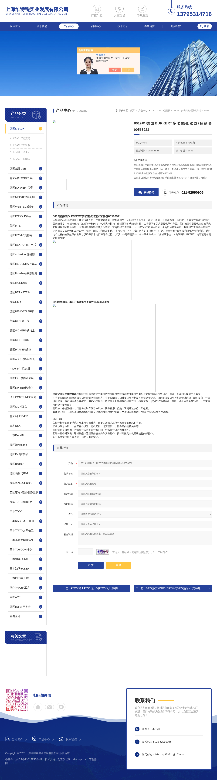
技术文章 (123, 26)
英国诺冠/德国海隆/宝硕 (24, 492)
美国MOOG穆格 (19, 340)
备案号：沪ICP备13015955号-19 (23, 759)
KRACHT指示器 (21, 158)
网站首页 (15, 26)
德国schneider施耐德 (22, 254)
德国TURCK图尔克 (21, 501)
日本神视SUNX (19, 559)
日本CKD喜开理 (19, 578)
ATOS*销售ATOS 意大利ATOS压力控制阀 (94, 588)
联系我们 (176, 26)
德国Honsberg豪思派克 (23, 273)
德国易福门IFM (19, 473)
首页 (132, 110)
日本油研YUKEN (20, 568)
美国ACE (15, 597)
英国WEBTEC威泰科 (22, 206)
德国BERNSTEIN (20, 292)
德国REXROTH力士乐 (23, 244)
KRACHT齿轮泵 (21, 145)
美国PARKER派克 (20, 349)
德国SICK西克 (18, 406)
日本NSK (15, 425)
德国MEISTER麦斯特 (22, 197)
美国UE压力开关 (20, 321)
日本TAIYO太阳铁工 (22, 530)
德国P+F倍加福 (19, 454)
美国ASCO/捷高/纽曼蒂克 (25, 359)
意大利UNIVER (19, 416)
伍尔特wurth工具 (20, 587)
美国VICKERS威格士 (22, 330)
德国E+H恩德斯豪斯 (22, 378)
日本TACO (16, 511)
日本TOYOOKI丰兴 (21, 549)
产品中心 (69, 26)
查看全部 (15, 616)
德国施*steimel (18, 444)
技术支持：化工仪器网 (57, 759)
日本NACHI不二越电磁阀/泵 (26, 521)
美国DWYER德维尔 (21, 387)
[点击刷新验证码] (102, 552)
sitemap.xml (79, 759)
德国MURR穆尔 (19, 282)
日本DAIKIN (17, 435)
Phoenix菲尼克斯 (20, 368)
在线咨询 (149, 192)
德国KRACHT (18, 128)
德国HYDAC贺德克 (21, 235)
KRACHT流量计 (21, 152)
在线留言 (149, 26)
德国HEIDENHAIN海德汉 (25, 263)
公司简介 (17, 739)
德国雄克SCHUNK (21, 482)
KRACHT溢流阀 (21, 138)
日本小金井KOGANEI (22, 540)
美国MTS (15, 225)
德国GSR (15, 301)
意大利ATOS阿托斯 (21, 178)
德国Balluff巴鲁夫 (20, 606)
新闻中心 (96, 26)
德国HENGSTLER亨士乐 (24, 311)
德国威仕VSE (18, 168)
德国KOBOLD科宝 (20, 216)
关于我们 (42, 26)
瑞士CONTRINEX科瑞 (23, 397)
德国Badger (17, 463)
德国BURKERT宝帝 (21, 187)
